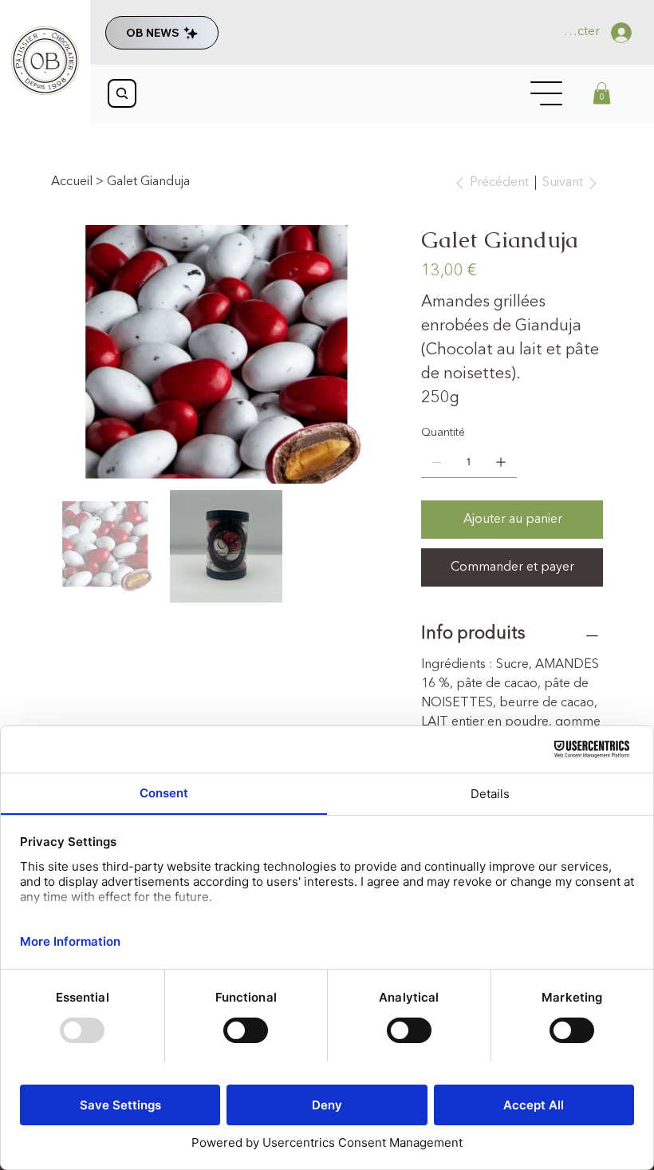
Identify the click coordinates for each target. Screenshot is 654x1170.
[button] (602, 93)
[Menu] (547, 93)
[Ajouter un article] (501, 462)
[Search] (122, 93)
